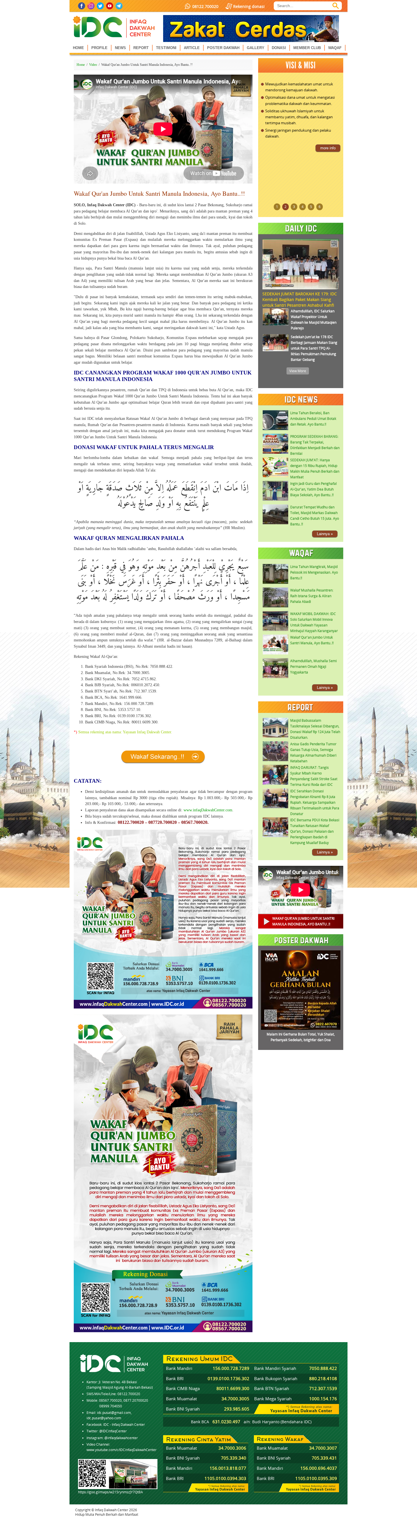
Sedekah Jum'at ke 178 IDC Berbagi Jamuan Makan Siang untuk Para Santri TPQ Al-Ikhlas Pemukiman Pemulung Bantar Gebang (314, 348)
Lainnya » (325, 534)
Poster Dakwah (223, 48)
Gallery (255, 48)
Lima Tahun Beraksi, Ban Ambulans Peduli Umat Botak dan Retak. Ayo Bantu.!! (313, 418)
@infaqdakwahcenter (121, 1437)
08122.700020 (205, 6)
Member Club (307, 48)
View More (297, 371)
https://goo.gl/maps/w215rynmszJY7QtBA (110, 1492)
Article (192, 48)
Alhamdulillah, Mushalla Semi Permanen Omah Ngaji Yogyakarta (313, 666)
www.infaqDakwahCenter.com (208, 810)
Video (93, 65)
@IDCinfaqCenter (113, 1431)
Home (78, 48)
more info (328, 153)
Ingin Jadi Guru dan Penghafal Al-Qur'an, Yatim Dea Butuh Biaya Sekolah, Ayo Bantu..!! (313, 489)
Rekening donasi (249, 6)
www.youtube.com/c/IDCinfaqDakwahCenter (122, 1449)
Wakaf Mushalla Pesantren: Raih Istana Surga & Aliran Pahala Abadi (311, 596)
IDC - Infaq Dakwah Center (124, 1424)
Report (141, 48)
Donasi (279, 48)
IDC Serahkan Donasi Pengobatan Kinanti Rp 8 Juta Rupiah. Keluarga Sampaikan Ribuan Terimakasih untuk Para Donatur (314, 802)
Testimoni (166, 48)
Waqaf (335, 48)
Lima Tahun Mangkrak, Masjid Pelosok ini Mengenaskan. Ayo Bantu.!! (314, 572)
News (120, 48)
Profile (99, 48)
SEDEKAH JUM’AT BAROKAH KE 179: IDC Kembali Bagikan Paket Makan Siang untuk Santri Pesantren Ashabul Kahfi (299, 299)
